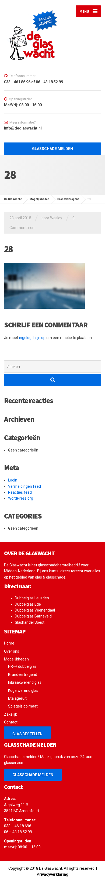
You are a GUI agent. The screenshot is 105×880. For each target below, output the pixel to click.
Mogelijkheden (16, 659)
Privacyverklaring (52, 874)
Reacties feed (20, 492)
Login (12, 480)
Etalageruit (17, 698)
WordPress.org (20, 498)
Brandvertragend (22, 674)
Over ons (11, 651)
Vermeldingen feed (24, 486)
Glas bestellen (27, 734)
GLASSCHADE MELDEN (32, 775)
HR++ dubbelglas (22, 666)
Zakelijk (10, 714)
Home (9, 643)
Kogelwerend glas (23, 690)
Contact (11, 722)
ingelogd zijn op (32, 338)
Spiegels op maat (23, 706)
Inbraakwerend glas (24, 682)
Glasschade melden (52, 149)
